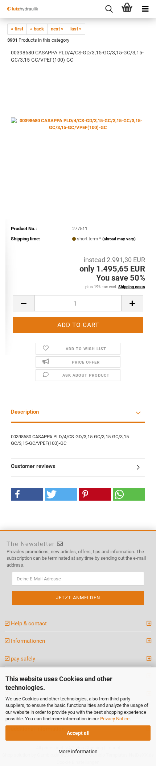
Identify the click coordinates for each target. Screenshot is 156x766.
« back (37, 29)
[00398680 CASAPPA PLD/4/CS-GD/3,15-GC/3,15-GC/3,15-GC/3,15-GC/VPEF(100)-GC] (78, 124)
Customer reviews (33, 466)
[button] (27, 494)
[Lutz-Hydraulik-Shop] (20, 9)
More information (78, 751)
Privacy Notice (115, 718)
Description (25, 412)
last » (76, 29)
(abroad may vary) (119, 239)
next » (57, 29)
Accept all (78, 733)
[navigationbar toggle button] (145, 9)
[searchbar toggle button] (109, 9)
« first (17, 29)
